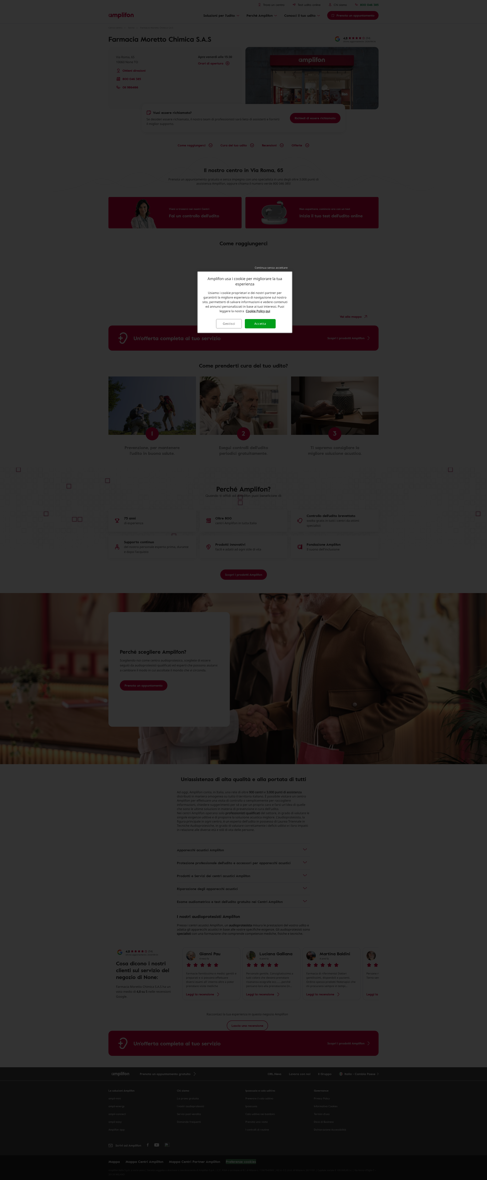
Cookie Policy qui (258, 311)
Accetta (260, 324)
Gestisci (229, 324)
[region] (244, 302)
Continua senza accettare (271, 267)
